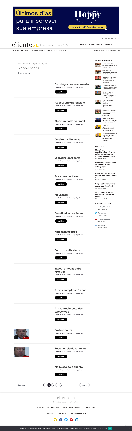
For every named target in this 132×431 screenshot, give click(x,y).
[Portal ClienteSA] (96, 219)
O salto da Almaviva (68, 139)
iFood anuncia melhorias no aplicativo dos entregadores (105, 165)
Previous (20, 385)
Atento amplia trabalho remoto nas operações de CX (105, 175)
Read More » (61, 91)
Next (84, 385)
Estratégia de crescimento (72, 84)
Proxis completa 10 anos (70, 290)
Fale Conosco (62, 413)
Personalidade (18, 50)
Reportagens (79, 87)
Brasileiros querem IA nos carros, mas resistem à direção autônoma (109, 79)
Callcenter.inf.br (53, 407)
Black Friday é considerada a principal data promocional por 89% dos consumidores (105, 153)
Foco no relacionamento (70, 348)
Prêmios (35, 50)
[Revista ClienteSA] (96, 207)
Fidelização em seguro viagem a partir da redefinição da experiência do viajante (109, 137)
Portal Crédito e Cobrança (72, 407)
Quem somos (50, 413)
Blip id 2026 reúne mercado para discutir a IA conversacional (109, 120)
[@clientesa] (96, 213)
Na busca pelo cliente (69, 367)
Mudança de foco (66, 231)
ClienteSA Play (52, 50)
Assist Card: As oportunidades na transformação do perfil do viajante (108, 128)
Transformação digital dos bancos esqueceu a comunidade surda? (109, 87)
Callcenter (95, 45)
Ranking (28, 50)
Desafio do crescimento (70, 213)
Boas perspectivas (67, 176)
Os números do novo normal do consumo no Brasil (104, 194)
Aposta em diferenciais (70, 102)
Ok (110, 428)
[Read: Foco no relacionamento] (21, 352)
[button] (117, 44)
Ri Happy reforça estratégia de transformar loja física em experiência (109, 94)
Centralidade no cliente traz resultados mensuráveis (109, 72)
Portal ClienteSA (104, 219)
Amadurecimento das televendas (69, 310)
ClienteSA (84, 45)
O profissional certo (67, 158)
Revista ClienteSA (104, 207)
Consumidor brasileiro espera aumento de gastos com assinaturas (109, 113)
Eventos (42, 50)
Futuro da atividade (67, 250)
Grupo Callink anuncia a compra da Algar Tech (105, 185)
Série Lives (62, 50)
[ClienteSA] (96, 225)
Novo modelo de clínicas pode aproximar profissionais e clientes (107, 104)
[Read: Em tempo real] (21, 333)
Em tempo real (64, 330)
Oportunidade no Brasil (70, 121)
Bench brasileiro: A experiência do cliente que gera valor (109, 65)
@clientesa (102, 213)
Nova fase (61, 194)
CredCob (107, 45)
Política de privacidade (78, 413)
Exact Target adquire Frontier (68, 270)
